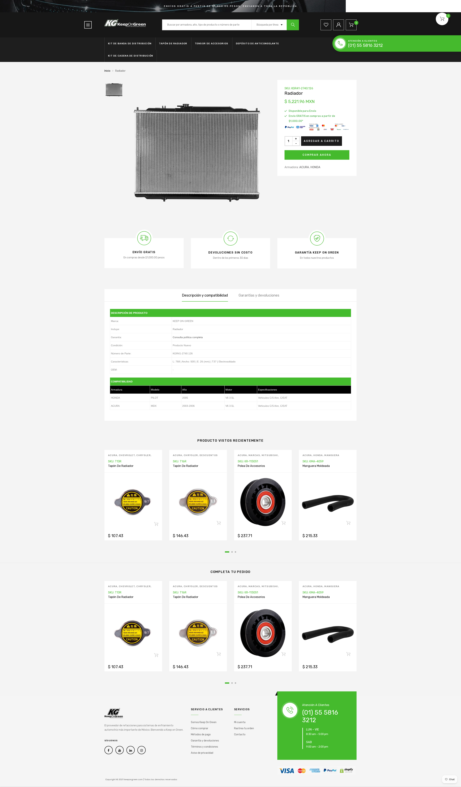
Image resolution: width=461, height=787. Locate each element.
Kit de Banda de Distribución (129, 43)
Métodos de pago (201, 734)
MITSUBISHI (270, 455)
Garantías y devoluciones (259, 295)
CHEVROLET (127, 455)
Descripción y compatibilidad (205, 295)
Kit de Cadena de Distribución (130, 55)
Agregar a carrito (321, 141)
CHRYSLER (143, 455)
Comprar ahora (317, 154)
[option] (198, 152)
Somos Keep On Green (203, 722)
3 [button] (235, 552)
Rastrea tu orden (244, 728)
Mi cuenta (239, 722)
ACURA (304, 167)
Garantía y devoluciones (205, 740)
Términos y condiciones (204, 746)
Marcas (254, 455)
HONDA (315, 167)
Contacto (239, 734)
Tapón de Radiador (173, 43)
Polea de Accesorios (251, 466)
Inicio (107, 70)
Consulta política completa (188, 337)
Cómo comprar (199, 728)
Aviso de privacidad (202, 752)
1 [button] (227, 552)
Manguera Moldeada (316, 466)
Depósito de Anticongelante (257, 43)
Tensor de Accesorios (211, 43)
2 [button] (232, 552)
